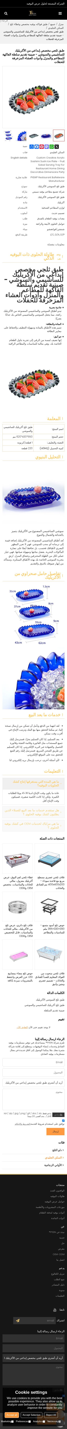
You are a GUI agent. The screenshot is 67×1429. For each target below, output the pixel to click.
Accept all (12, 1415)
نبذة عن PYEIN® (56, 1232)
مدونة (61, 1290)
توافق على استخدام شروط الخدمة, (39, 1123)
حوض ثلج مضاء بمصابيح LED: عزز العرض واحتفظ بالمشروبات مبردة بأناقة (20, 977)
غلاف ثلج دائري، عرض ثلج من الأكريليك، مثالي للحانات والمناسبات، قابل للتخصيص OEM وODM (18, 930)
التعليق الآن (22, 1027)
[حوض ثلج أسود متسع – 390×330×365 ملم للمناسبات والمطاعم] (49, 907)
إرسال (56, 1131)
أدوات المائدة (57, 1218)
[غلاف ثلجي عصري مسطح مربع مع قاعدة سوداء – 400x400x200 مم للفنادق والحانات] (49, 858)
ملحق (56, 1114)
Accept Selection (31, 1415)
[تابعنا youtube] (54, 1309)
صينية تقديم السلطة (54, 1010)
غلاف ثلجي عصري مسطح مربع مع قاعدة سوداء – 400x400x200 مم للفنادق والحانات (50, 883)
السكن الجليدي (56, 28)
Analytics (38, 1421)
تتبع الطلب (59, 1279)
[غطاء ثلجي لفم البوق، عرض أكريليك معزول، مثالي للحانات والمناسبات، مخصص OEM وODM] (18, 858)
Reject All (51, 1415)
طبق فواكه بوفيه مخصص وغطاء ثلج (29, 24)
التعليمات (60, 1295)
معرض (61, 1248)
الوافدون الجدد (57, 1190)
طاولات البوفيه (57, 1196)
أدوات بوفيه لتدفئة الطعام (51, 1212)
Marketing (6, 1421)
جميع (52, 24)
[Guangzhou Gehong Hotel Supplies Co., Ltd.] (32, 13)
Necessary (52, 1421)
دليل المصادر (58, 1284)
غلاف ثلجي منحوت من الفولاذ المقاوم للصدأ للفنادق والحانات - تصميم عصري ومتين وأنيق (49, 979)
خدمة (61, 1237)
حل (62, 1243)
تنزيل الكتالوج (57, 1273)
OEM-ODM (58, 1254)
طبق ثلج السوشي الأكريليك (50, 999)
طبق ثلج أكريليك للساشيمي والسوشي (44, 1005)
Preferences (22, 1421)
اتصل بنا (60, 1259)
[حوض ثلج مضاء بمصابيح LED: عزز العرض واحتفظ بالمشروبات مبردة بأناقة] (18, 955)
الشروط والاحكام (22, 1123)
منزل (61, 24)
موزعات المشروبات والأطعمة (50, 1207)
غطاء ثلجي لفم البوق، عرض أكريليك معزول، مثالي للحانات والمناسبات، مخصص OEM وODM (18, 883)
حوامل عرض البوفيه (54, 1201)
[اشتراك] (17, 1320)
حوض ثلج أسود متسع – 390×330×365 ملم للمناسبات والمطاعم (52, 928)
